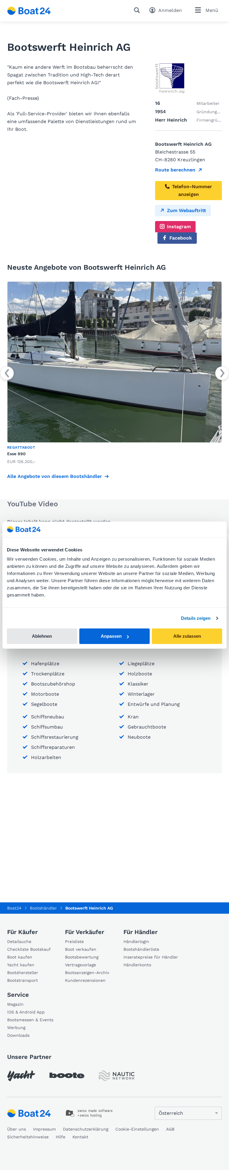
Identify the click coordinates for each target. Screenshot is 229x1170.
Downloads (18, 1035)
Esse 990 (16, 453)
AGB (170, 1129)
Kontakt (80, 1136)
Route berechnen (175, 170)
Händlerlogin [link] (136, 941)
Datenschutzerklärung (85, 1129)
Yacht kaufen (20, 964)
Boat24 (14, 908)
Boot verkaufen (80, 949)
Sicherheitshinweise (28, 1136)
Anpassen (111, 636)
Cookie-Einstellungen (137, 1129)
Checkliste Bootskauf (29, 949)
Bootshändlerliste (141, 949)
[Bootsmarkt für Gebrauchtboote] (29, 11)
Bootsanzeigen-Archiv (87, 972)
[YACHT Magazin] (21, 1075)
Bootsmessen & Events (30, 1019)
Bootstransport (22, 980)
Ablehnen (42, 636)
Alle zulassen (187, 636)
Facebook (180, 238)
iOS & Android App (26, 1012)
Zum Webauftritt (186, 210)
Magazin (15, 1004)
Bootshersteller (22, 972)
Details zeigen (196, 618)
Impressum (44, 1129)
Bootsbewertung (81, 957)
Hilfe (60, 1136)
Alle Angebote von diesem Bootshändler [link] (54, 476)
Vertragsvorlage (80, 964)
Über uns (16, 1129)
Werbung (16, 1027)
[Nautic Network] (116, 1075)
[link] (114, 373)
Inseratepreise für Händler (150, 957)
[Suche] (138, 10)
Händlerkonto (137, 964)
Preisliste (74, 941)
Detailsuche (19, 941)
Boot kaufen (19, 957)
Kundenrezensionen (85, 980)
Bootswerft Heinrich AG (89, 908)
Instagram (179, 226)
